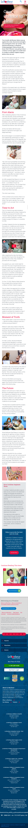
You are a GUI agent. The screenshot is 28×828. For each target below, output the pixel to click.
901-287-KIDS (14, 665)
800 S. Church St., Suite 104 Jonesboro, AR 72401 (14, 781)
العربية (8, 812)
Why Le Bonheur (7, 700)
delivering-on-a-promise (11, 25)
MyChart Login (14, 670)
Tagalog (22, 815)
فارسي (13, 812)
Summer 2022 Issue (9, 26)
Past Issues (16, 612)
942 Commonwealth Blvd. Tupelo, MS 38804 (14, 791)
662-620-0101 (14, 792)
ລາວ (13, 815)
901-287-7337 (14, 735)
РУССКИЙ (17, 815)
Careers (15, 702)
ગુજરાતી (26, 812)
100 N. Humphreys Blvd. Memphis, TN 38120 (14, 733)
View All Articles (13, 590)
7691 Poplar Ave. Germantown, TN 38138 (14, 752)
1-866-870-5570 (14, 754)
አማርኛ (5, 812)
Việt (26, 815)
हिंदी (2, 815)
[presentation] (25, 577)
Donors (6, 650)
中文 (11, 812)
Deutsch (22, 812)
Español (2, 812)
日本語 (5, 815)
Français (17, 812)
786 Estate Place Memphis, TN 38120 (14, 742)
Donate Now (14, 552)
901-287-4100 (14, 744)
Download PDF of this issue (8, 608)
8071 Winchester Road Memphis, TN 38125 (14, 760)
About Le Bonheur (6, 603)
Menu (25, 3)
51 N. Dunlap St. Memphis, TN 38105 (14, 724)
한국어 (9, 815)
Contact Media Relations (13, 614)
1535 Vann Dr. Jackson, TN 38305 (14, 770)
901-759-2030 (14, 762)
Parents (6, 640)
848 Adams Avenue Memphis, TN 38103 (14, 716)
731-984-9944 (14, 772)
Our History (6, 702)
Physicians (7, 645)
